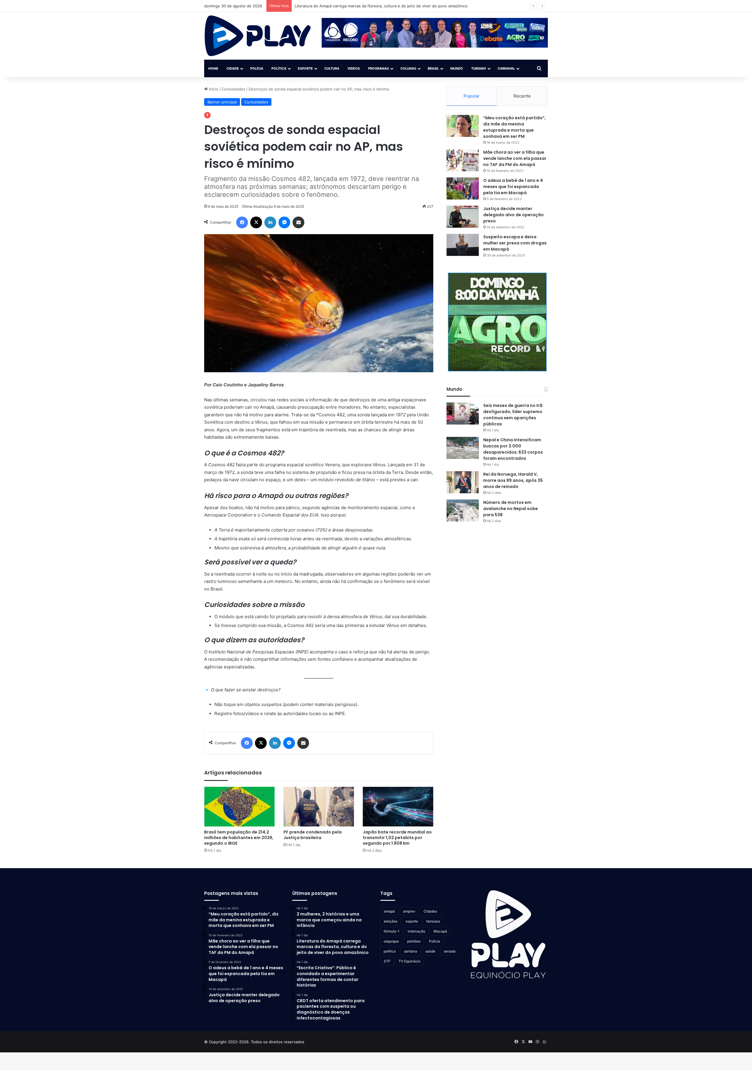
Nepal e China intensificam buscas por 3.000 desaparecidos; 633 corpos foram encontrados (513, 449)
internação (416, 931)
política (390, 951)
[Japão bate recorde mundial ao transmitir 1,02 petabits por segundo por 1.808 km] (398, 806)
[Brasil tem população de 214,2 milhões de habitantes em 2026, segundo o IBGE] (239, 806)
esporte (412, 921)
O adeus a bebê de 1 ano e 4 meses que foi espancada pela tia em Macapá (513, 186)
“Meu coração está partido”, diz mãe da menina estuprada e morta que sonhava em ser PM (514, 127)
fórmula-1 (392, 931)
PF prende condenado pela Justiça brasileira (312, 835)
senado (450, 951)
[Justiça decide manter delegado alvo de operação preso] (462, 217)
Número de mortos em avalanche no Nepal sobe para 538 (510, 508)
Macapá (440, 931)
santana (410, 951)
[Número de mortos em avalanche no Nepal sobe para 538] (462, 510)
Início (213, 89)
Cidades (430, 911)
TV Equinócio (409, 961)
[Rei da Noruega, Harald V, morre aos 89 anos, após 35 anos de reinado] (462, 482)
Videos (354, 68)
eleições (390, 921)
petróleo (414, 941)
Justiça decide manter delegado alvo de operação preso (513, 215)
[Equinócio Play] (257, 36)
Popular (472, 96)
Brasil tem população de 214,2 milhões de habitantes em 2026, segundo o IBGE (238, 837)
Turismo (478, 68)
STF (387, 961)
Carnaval (506, 68)
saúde (430, 951)
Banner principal (222, 102)
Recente (522, 96)
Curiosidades (233, 89)
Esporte (305, 68)
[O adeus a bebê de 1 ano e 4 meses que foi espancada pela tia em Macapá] (462, 188)
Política (278, 68)
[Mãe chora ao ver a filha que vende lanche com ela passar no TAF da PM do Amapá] (462, 160)
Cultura (331, 68)
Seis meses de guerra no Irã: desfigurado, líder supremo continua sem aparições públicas (513, 414)
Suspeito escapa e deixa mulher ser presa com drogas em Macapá (515, 243)
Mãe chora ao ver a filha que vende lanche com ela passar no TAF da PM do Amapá (514, 158)
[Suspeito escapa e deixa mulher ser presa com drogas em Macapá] (462, 245)
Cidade (232, 68)
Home (213, 68)
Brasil (433, 68)
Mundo (456, 68)
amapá (389, 911)
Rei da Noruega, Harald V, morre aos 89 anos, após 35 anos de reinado (513, 480)
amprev (409, 911)
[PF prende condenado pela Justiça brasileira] (318, 806)
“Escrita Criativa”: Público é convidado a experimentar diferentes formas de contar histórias (378, 6)
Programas (378, 68)
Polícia (256, 68)
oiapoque (391, 941)
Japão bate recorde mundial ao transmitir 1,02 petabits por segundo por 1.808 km (397, 837)
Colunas (408, 68)
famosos (433, 921)
